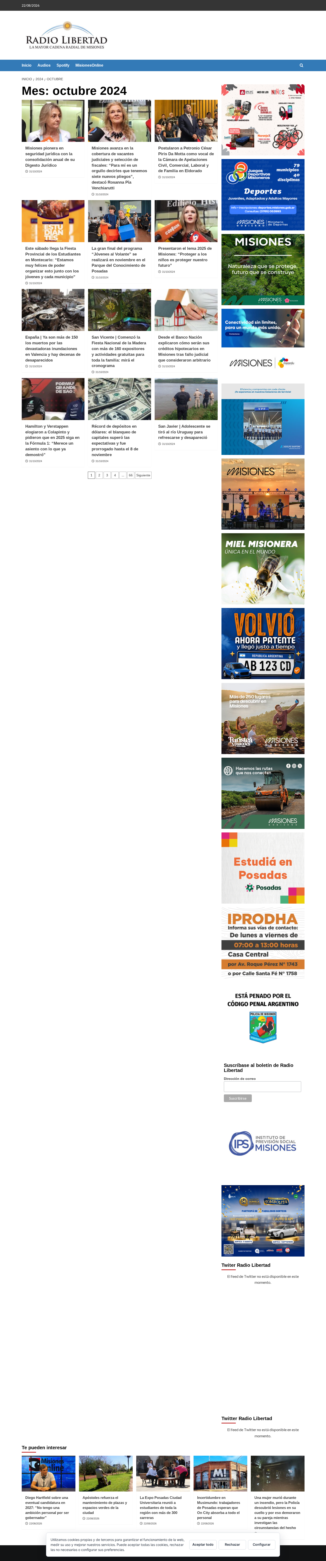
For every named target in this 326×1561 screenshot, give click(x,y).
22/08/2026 (35, 1523)
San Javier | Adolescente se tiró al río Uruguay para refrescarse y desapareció (184, 432)
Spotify (63, 65)
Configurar (262, 1544)
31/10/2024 (35, 171)
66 (131, 475)
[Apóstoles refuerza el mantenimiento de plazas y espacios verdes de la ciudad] (106, 1474)
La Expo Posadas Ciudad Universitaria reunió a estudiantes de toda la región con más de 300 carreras (161, 1508)
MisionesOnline (89, 65)
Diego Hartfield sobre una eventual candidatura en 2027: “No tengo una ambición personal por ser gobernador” (47, 1508)
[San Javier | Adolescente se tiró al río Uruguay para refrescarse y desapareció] (186, 399)
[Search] (302, 65)
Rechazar (232, 1544)
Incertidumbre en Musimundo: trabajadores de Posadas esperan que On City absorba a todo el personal (218, 1508)
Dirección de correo (240, 1079)
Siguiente (143, 475)
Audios (44, 65)
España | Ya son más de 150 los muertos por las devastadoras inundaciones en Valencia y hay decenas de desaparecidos (52, 348)
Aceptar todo (203, 1544)
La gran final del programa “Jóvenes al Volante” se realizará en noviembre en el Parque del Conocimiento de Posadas (118, 259)
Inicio (27, 65)
